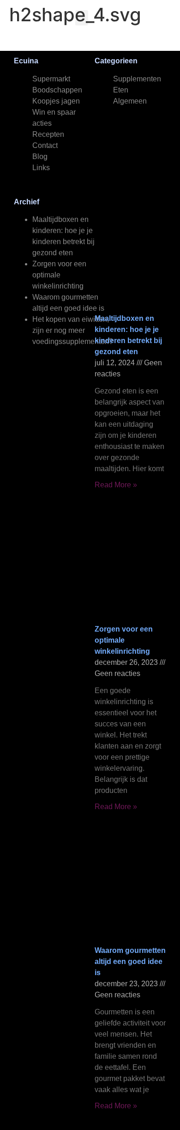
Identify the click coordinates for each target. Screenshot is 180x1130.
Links (41, 168)
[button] (81, 17)
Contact (45, 145)
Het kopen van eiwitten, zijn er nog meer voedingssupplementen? (72, 330)
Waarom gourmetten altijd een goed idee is (130, 961)
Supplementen (137, 79)
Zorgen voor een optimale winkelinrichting (59, 275)
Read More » (116, 485)
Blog (40, 156)
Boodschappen (57, 90)
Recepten (48, 134)
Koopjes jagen (56, 101)
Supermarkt (51, 79)
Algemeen (130, 101)
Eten (120, 90)
